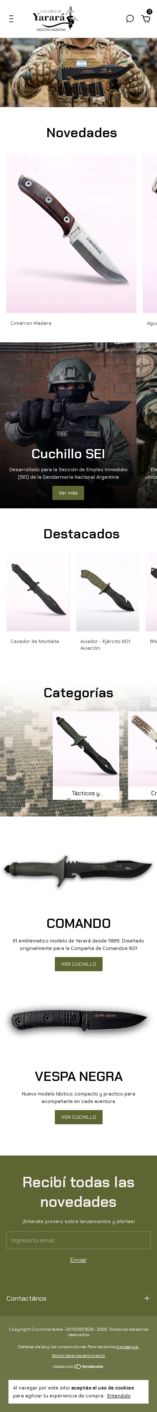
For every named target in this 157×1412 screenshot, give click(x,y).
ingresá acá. (127, 1346)
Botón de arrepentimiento (78, 1355)
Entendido (119, 1395)
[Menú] (12, 20)
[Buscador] (130, 20)
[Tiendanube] (78, 1367)
